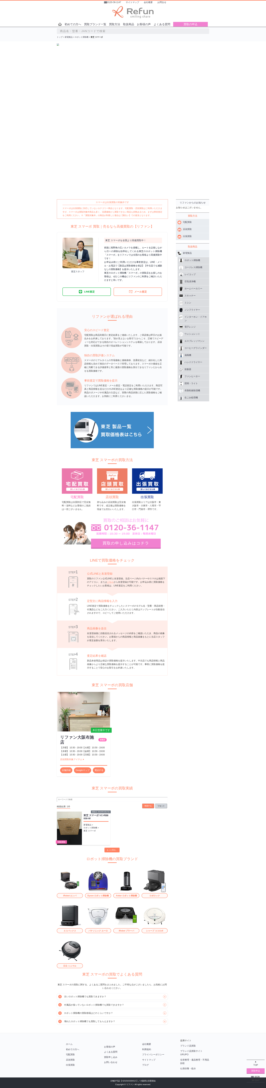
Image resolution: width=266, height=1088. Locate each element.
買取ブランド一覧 (95, 24)
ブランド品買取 (188, 1046)
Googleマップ (82, 770)
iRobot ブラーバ (126, 930)
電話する (98, 770)
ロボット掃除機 (81, 37)
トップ (60, 37)
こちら (110, 582)
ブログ (145, 1065)
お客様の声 (144, 24)
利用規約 (146, 1049)
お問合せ (161, 2)
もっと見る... (112, 850)
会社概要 (148, 2)
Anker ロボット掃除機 (126, 895)
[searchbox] (133, 31)
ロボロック (154, 895)
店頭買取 (70, 1060)
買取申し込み (110, 1057)
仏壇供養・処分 (188, 1068)
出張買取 (70, 1065)
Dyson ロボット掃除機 (98, 895)
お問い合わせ (110, 1062)
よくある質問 (162, 24)
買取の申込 (190, 24)
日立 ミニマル (69, 966)
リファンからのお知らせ (193, 202)
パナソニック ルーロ (98, 930)
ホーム (69, 1044)
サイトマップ (132, 2)
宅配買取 (61, 842)
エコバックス (70, 930)
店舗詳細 (66, 770)
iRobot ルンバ (69, 895)
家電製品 (69, 37)
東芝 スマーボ (90, 831)
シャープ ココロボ (154, 930)
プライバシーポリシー (153, 1054)
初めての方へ (73, 24)
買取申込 (255, 1071)
